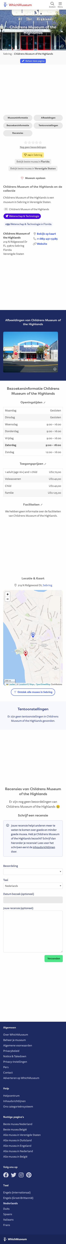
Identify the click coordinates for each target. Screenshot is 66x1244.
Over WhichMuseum (15, 1034)
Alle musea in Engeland (17, 1146)
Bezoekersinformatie (18, 125)
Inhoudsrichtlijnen (14, 1101)
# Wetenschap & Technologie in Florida (28, 224)
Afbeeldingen (48, 117)
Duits (6, 1209)
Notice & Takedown (14, 1056)
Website (42, 244)
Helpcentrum (11, 1095)
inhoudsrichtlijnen (44, 847)
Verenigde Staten (13, 254)
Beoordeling (10, 866)
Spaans (7, 1214)
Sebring (19, 246)
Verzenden (53, 958)
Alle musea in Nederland (18, 1151)
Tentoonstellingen (48, 125)
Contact (8, 1072)
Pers (6, 1067)
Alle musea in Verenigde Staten (22, 1135)
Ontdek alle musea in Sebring (34, 692)
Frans (6, 1225)
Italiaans (8, 1219)
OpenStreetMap (43, 684)
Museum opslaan (34, 178)
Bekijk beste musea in (33, 161)
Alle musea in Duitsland (17, 1140)
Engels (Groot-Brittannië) (18, 1198)
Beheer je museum (14, 1040)
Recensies (17, 133)
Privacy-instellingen (15, 1061)
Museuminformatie (18, 117)
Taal (5, 880)
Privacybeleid (11, 1051)
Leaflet (11, 684)
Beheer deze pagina (34, 61)
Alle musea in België (15, 1156)
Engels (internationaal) (17, 1192)
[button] (33, 635)
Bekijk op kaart (46, 234)
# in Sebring (34, 155)
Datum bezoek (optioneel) (18, 894)
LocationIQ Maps (26, 684)
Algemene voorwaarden (17, 1045)
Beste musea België (15, 1129)
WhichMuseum (20, 5)
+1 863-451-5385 (47, 238)
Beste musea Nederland (17, 1124)
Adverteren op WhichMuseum (21, 1078)
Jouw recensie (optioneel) (18, 908)
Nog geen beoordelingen (33, 147)
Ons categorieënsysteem (18, 1106)
